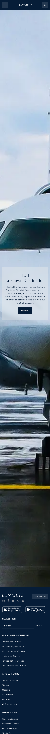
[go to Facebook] (8, 600)
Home (25, 310)
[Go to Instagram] (3, 600)
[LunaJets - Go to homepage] (25, 5)
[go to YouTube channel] (13, 600)
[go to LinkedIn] (22, 600)
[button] (45, 5)
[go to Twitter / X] (18, 600)
